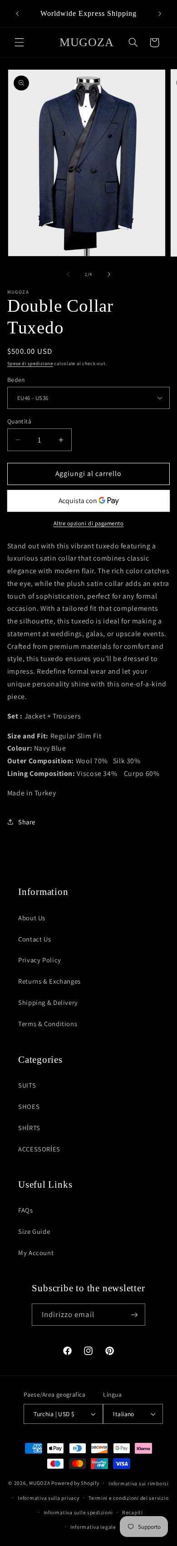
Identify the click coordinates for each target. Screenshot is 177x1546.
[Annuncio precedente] (17, 14)
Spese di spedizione (30, 363)
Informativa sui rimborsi (138, 1483)
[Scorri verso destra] (109, 275)
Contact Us (34, 939)
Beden (16, 380)
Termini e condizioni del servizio (128, 1497)
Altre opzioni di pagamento (89, 523)
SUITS (27, 1085)
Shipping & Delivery (48, 1002)
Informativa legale (93, 1526)
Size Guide (34, 1231)
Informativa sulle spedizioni (78, 1512)
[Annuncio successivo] (160, 14)
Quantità (19, 421)
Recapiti (132, 1512)
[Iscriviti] (134, 1314)
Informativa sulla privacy (48, 1497)
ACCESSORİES (39, 1149)
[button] (19, 42)
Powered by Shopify (75, 1482)
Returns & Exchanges (49, 981)
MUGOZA (39, 1482)
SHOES (28, 1106)
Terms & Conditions (47, 1023)
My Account (36, 1252)
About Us (31, 917)
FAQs (25, 1210)
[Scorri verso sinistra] (68, 275)
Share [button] (26, 822)
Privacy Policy (39, 960)
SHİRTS (29, 1127)
